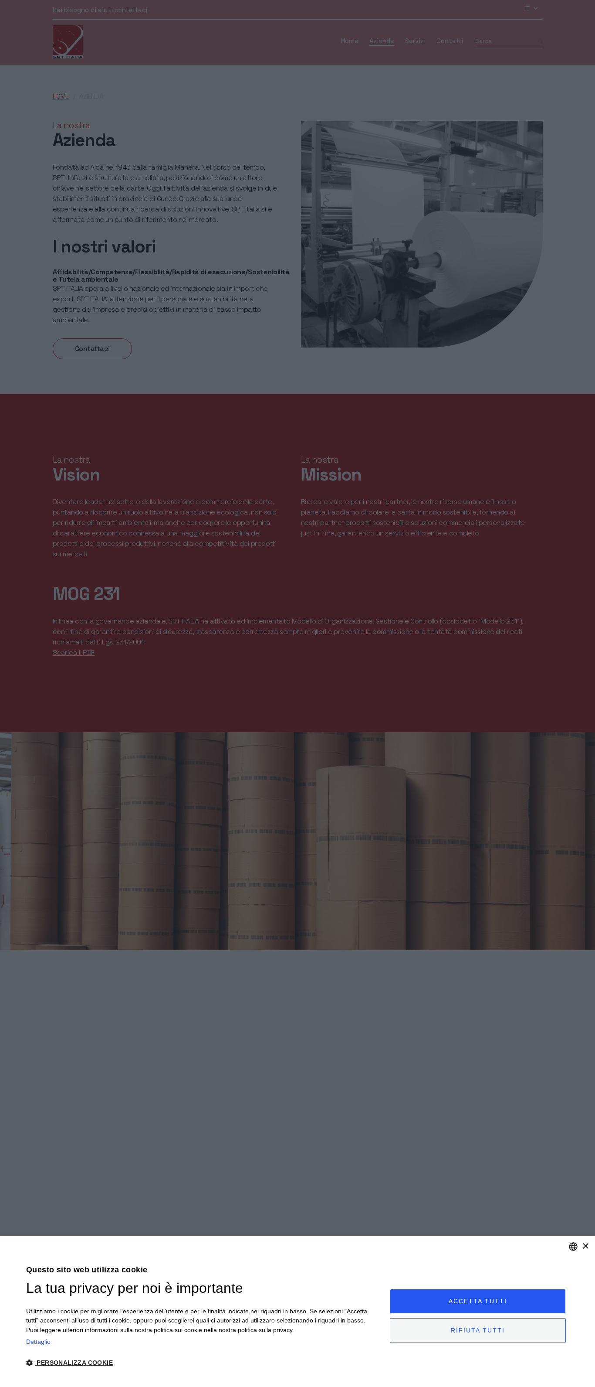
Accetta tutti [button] (478, 1301)
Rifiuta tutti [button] (478, 1330)
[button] (202, 1362)
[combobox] (573, 1246)
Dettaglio (38, 1341)
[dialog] (297, 1311)
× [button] (585, 1246)
